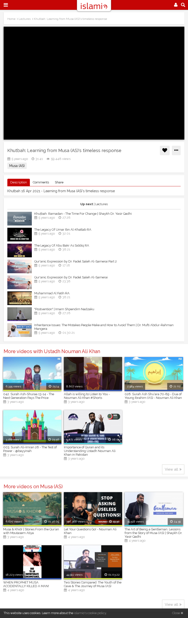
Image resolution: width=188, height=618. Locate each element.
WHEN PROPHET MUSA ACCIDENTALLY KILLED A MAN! (26, 584)
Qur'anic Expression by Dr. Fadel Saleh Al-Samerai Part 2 (75, 261)
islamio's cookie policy (90, 613)
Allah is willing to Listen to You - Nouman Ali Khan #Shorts (87, 396)
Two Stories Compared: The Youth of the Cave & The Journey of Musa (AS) (92, 584)
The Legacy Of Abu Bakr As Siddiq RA (61, 245)
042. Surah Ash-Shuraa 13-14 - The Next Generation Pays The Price (28, 396)
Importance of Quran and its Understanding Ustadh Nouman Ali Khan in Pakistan (90, 450)
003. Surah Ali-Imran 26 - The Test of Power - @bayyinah (30, 449)
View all (171, 469)
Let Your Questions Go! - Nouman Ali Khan (90, 531)
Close (176, 613)
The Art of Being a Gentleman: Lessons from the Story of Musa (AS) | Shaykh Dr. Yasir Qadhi (153, 532)
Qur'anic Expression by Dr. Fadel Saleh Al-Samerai (71, 277)
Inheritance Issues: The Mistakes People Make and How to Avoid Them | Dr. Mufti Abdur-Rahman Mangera (104, 327)
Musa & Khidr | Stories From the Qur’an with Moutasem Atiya (31, 531)
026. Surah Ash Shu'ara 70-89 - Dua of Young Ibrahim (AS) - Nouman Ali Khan (153, 396)
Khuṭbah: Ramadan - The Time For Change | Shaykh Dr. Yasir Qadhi (83, 213)
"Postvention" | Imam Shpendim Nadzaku (64, 309)
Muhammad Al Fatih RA (52, 293)
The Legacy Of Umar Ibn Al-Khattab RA (62, 229)
